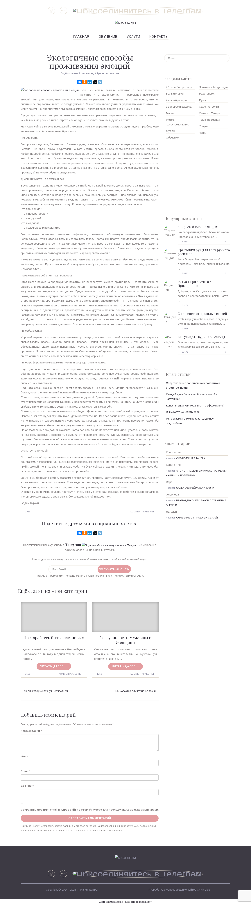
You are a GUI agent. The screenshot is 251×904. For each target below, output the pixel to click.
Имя (23, 756)
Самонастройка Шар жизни (195, 487)
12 (224, 305)
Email (24, 771)
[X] (95, 82)
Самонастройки (209, 106)
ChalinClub (203, 889)
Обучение (108, 36)
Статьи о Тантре (209, 113)
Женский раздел (176, 100)
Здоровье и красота (178, 106)
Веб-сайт (27, 785)
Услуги (133, 36)
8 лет (81, 73)
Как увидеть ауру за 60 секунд (201, 337)
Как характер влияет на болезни (135, 690)
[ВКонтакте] (79, 82)
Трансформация (108, 73)
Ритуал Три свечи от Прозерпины (194, 284)
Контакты (158, 36)
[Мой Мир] (89, 82)
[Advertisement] (197, 176)
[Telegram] (100, 82)
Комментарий (30, 730)
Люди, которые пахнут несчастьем (46, 690)
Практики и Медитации (213, 87)
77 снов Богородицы (179, 87)
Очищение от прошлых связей (202, 313)
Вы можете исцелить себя (183, 411)
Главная (81, 36)
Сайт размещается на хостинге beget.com (125, 901)
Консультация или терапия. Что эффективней (195, 405)
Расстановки (207, 93)
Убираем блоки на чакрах (198, 227)
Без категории (175, 93)
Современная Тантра (190, 458)
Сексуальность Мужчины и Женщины (125, 640)
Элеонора (172, 494)
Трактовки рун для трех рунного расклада (204, 252)
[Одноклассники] (84, 82)
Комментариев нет (142, 511)
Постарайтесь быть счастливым (53, 637)
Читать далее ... (53, 666)
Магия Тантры (89, 889)
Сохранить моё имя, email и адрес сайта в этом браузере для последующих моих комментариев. (90, 809)
